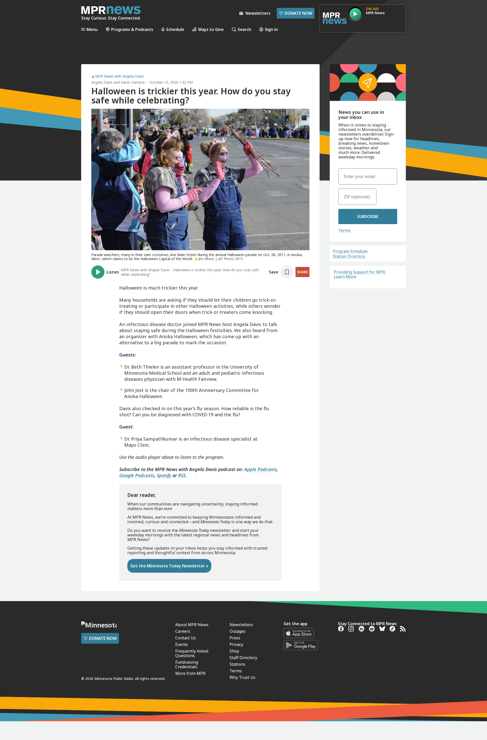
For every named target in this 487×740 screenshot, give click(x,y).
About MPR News (191, 624)
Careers (182, 631)
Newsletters (241, 624)
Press (235, 638)
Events (181, 644)
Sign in (271, 29)
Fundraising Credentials (186, 664)
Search (244, 29)
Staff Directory (243, 657)
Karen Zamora (133, 82)
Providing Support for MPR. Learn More (360, 274)
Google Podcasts (136, 475)
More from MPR (190, 673)
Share (302, 271)
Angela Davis (102, 82)
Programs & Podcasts (132, 29)
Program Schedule (350, 251)
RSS (181, 475)
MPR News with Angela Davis (119, 76)
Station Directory (349, 256)
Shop (234, 651)
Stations (237, 664)
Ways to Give (211, 29)
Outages (238, 631)
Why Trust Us (242, 677)
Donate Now (295, 13)
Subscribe (367, 216)
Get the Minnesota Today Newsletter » (169, 566)
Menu (92, 29)
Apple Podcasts (260, 469)
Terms (344, 230)
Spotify (164, 475)
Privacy (236, 644)
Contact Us (185, 638)
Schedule (175, 29)
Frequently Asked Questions (191, 653)
